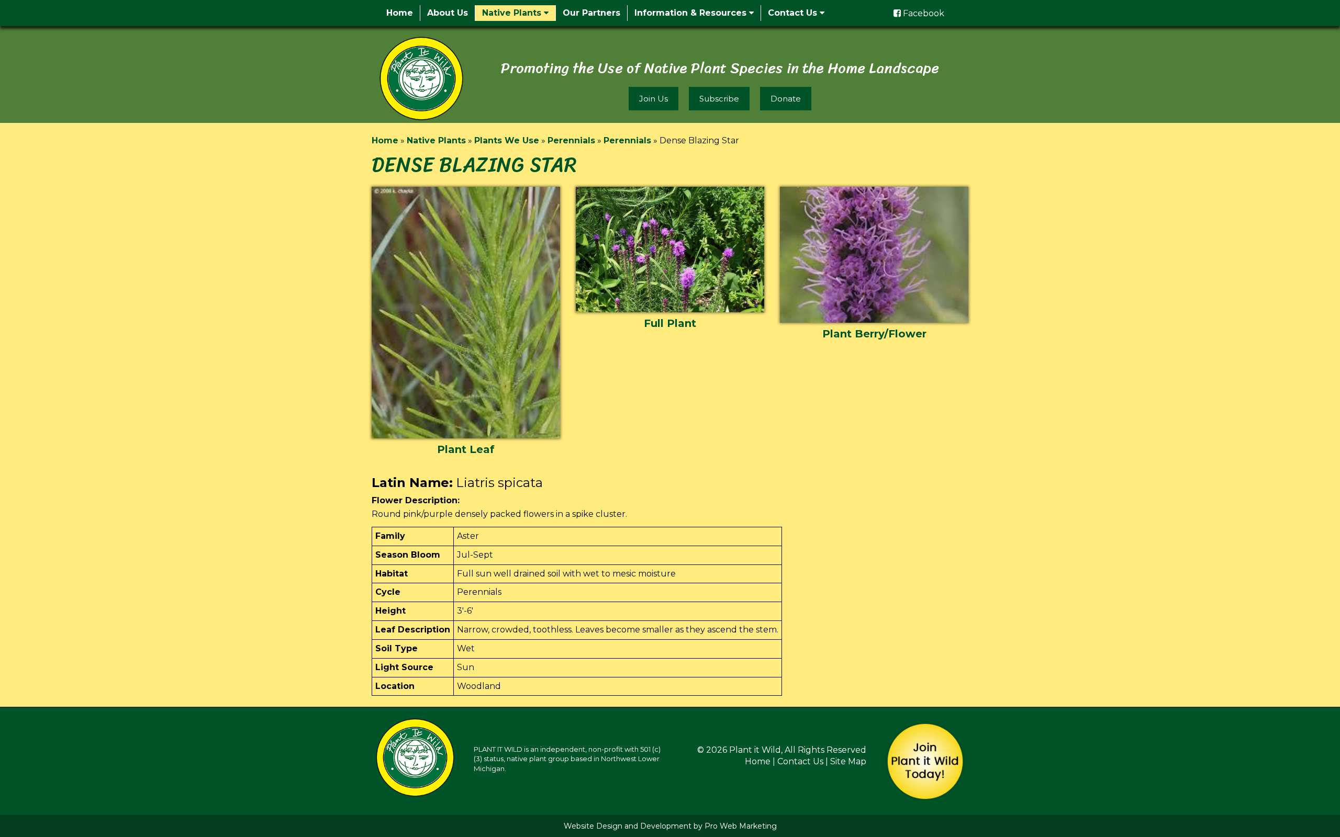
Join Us (653, 99)
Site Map (848, 761)
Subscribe (719, 99)
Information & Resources (691, 13)
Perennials (571, 140)
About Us (447, 13)
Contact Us (794, 13)
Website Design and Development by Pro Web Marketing (670, 826)
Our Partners (591, 13)
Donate (785, 99)
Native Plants (513, 13)
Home (399, 13)
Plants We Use (506, 140)
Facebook (922, 13)
